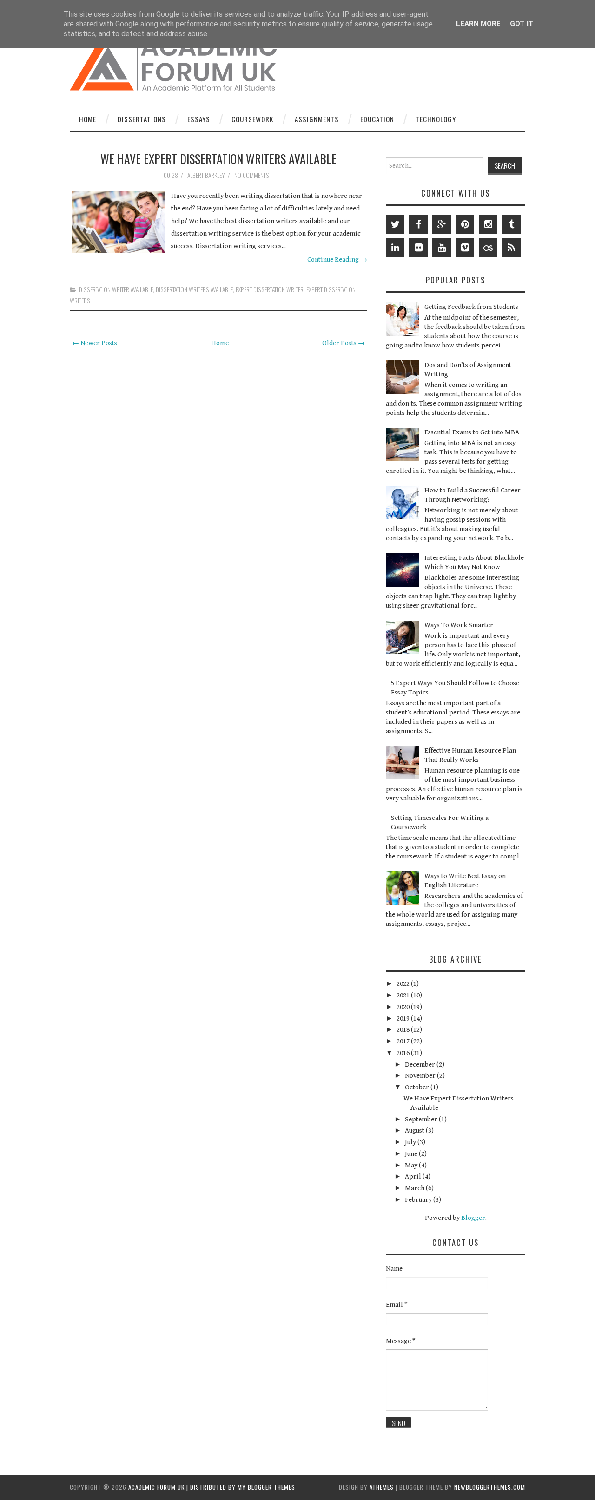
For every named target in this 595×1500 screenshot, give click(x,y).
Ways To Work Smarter (458, 625)
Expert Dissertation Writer (270, 289)
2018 (404, 1030)
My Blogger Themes (266, 1487)
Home (87, 119)
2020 (404, 1007)
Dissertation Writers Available (194, 289)
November (421, 1076)
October (417, 1087)
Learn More (478, 24)
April (414, 1176)
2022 (404, 984)
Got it (522, 24)
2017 (404, 1041)
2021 (404, 995)
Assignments (317, 119)
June (412, 1154)
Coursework (252, 119)
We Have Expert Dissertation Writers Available (218, 158)
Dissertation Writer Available (116, 289)
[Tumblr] (511, 224)
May (412, 1165)
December (420, 1064)
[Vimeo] (465, 247)
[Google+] (441, 224)
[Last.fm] (488, 247)
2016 (404, 1053)
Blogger (473, 1218)
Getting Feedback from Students (471, 307)
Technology (436, 119)
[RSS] (511, 247)
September (422, 1119)
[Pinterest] (465, 224)
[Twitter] (395, 224)
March (415, 1188)
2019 (404, 1018)
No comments (252, 175)
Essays (198, 119)
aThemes (382, 1487)
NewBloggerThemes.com (489, 1487)
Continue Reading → (337, 259)
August (415, 1130)
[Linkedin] (395, 247)
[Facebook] (418, 224)
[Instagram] (488, 224)
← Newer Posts (94, 343)
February (419, 1200)
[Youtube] (441, 247)
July (411, 1142)
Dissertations (142, 119)
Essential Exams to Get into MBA (471, 432)
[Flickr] (418, 247)
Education (377, 119)
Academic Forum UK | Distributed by (183, 1487)
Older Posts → (343, 343)
